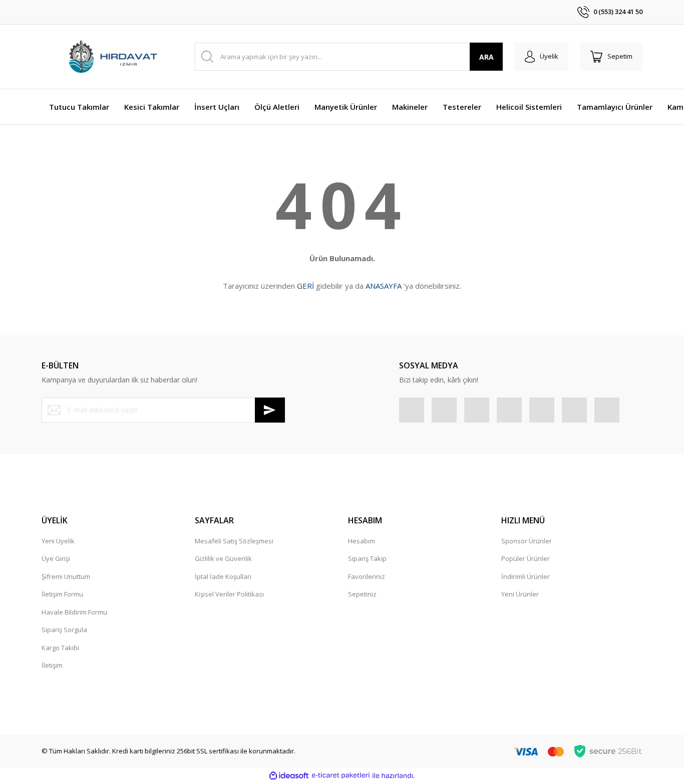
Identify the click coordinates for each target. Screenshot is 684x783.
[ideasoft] (289, 775)
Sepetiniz (362, 594)
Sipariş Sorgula (64, 629)
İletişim (52, 665)
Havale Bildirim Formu (74, 612)
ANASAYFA (384, 286)
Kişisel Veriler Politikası (229, 594)
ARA (486, 57)
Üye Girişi (56, 558)
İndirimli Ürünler (525, 576)
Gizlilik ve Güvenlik (223, 558)
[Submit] (270, 410)
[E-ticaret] (340, 775)
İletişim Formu (62, 594)
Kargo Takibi (60, 647)
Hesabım (361, 540)
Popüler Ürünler (525, 558)
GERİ (305, 286)
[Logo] (112, 57)
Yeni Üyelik (58, 540)
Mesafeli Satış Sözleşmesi (234, 540)
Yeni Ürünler (520, 594)
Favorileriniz (366, 576)
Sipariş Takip (367, 558)
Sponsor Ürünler (526, 540)
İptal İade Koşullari (223, 576)
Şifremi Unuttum (66, 576)
